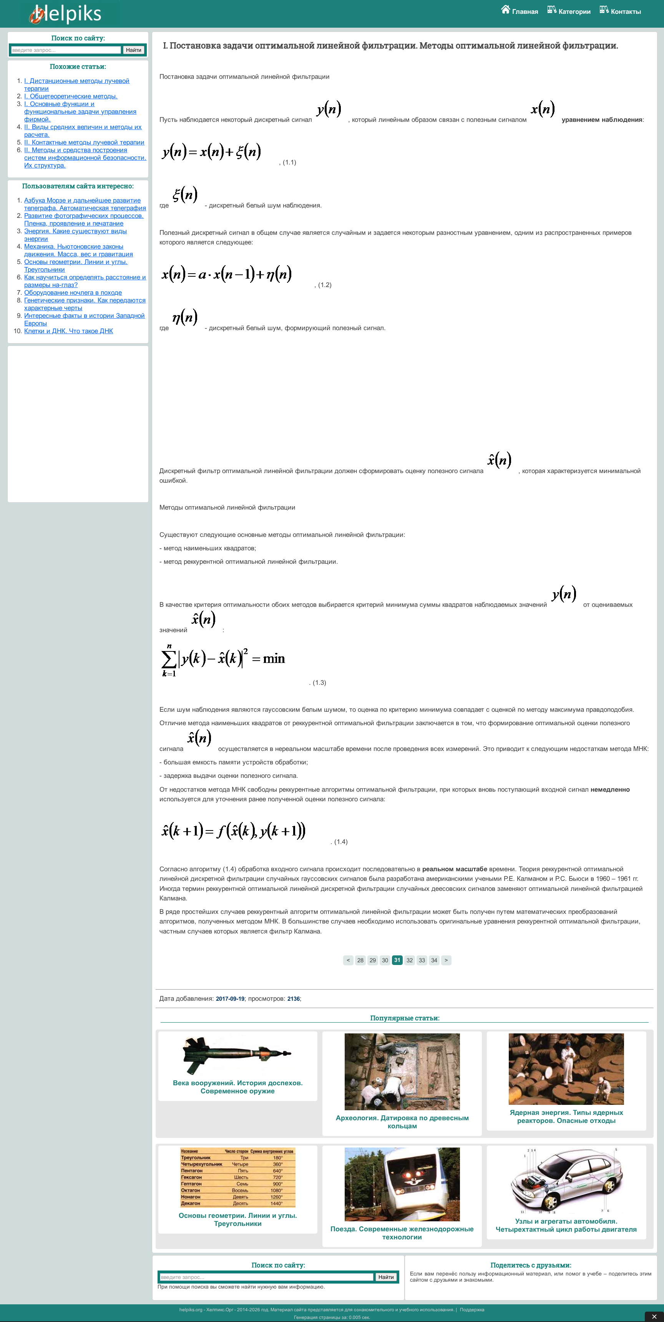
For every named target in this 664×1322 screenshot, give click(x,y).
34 (434, 960)
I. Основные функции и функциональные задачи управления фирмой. (80, 111)
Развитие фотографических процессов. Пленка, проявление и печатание (84, 219)
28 (360, 960)
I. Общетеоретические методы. (71, 96)
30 (385, 960)
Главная (525, 11)
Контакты (626, 11)
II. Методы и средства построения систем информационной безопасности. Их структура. (85, 157)
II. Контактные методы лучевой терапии (84, 142)
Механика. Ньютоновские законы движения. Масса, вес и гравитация (78, 250)
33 (422, 960)
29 (373, 960)
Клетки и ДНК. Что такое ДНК (68, 331)
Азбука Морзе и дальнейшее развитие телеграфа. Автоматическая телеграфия (85, 204)
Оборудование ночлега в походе (73, 292)
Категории (575, 11)
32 (410, 960)
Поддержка (472, 1309)
